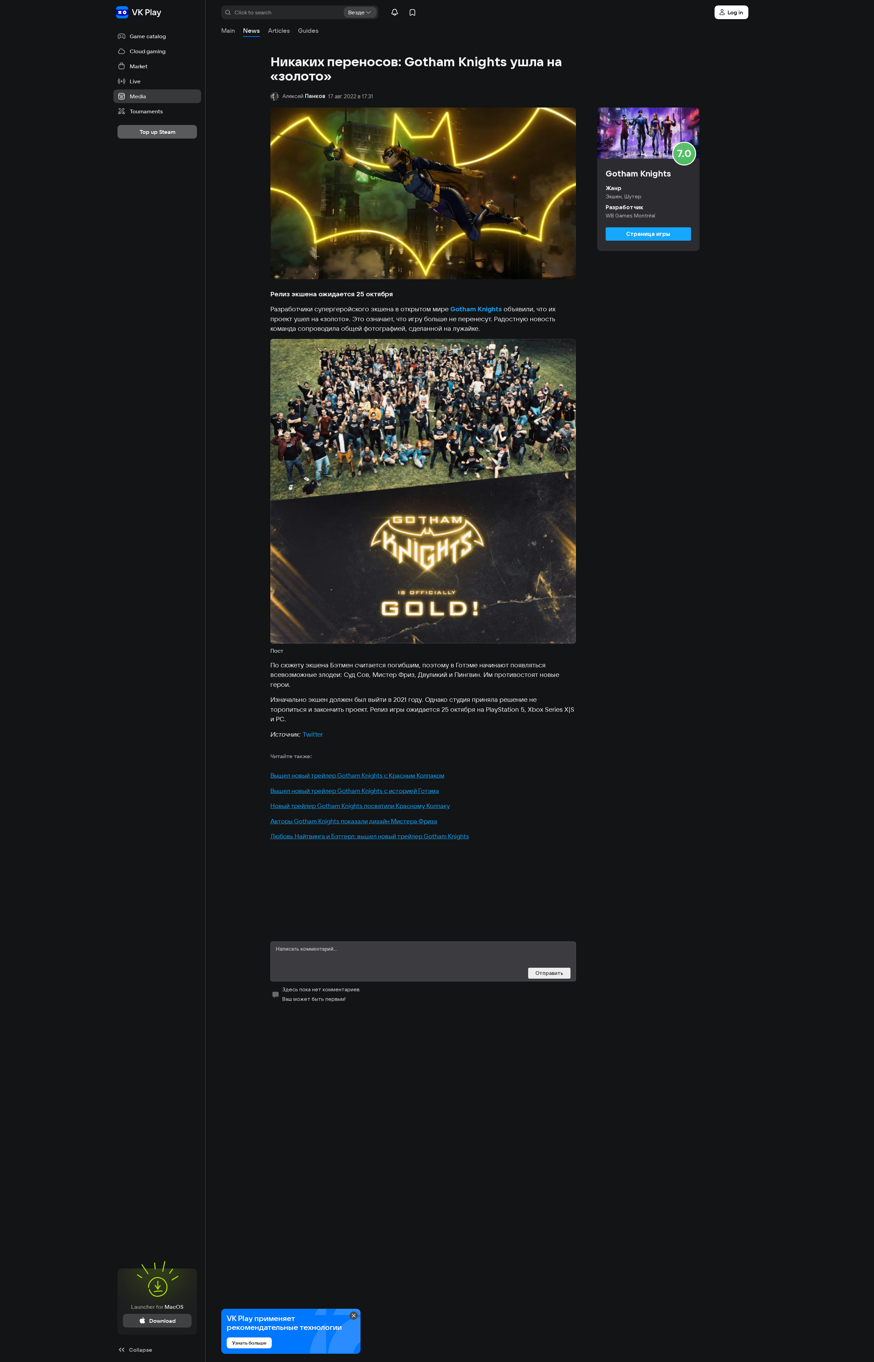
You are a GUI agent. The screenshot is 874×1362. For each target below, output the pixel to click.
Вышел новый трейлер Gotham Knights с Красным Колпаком (357, 775)
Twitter (312, 734)
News (251, 30)
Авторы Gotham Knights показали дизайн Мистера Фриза (353, 821)
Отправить (549, 973)
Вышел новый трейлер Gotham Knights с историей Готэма (354, 791)
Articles (279, 30)
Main (228, 30)
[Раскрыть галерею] (423, 491)
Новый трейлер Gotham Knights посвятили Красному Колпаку (360, 806)
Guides (308, 30)
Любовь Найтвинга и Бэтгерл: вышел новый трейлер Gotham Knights (369, 836)
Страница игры (648, 233)
